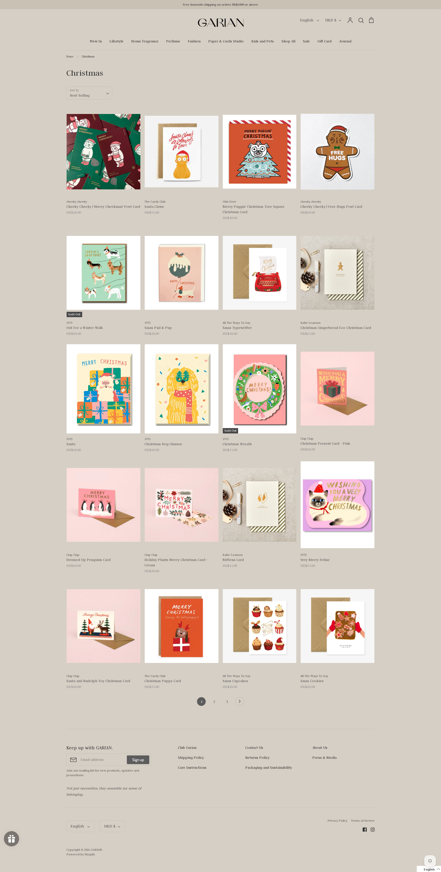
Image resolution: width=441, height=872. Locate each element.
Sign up (138, 759)
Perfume (173, 41)
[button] (429, 869)
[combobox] (89, 93)
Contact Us (254, 747)
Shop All (288, 41)
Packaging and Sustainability (268, 767)
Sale (306, 41)
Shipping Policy (191, 757)
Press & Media (324, 757)
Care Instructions (192, 767)
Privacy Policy (337, 820)
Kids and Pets (262, 41)
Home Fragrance (144, 41)
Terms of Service (363, 820)
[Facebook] (363, 829)
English (307, 20)
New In (96, 41)
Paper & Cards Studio (226, 41)
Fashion (194, 41)
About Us (319, 747)
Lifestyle (116, 41)
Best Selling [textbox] (80, 95)
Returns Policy (257, 757)
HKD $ (330, 20)
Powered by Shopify (80, 854)
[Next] (239, 702)
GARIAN (96, 850)
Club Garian (187, 747)
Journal (345, 41)
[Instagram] (371, 829)
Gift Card (324, 41)
